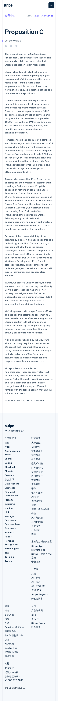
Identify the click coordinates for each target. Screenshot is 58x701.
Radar (8, 536)
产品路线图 (37, 610)
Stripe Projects (39, 594)
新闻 (30, 15)
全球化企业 (37, 471)
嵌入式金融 (37, 463)
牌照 (7, 639)
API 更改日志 (38, 585)
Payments (10, 528)
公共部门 (35, 530)
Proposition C (24, 32)
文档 (33, 573)
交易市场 (35, 480)
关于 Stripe (47, 15)
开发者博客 (37, 598)
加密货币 (9, 479)
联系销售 (35, 627)
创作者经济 (37, 500)
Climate (9, 471)
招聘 (33, 614)
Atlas (8, 446)
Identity (9, 499)
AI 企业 (35, 496)
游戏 (33, 505)
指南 (7, 610)
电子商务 (35, 459)
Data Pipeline (12, 483)
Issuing (9, 508)
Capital (8, 462)
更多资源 (9, 656)
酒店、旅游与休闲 (40, 509)
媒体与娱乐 (37, 517)
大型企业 (35, 442)
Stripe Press (38, 622)
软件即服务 (37, 492)
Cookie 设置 (11, 647)
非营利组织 (37, 521)
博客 (7, 618)
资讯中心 (10, 15)
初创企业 (35, 446)
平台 (33, 488)
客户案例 (9, 614)
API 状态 (35, 581)
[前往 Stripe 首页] (8, 426)
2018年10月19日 (13, 40)
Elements (10, 487)
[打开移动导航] (51, 5)
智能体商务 (37, 450)
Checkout (10, 466)
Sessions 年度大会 (14, 627)
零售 (33, 534)
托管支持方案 (11, 672)
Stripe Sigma (12, 548)
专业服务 (35, 525)
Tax (7, 552)
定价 (7, 442)
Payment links (12, 524)
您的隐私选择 (11, 652)
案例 (37, 15)
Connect (9, 475)
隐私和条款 (10, 631)
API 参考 (35, 577)
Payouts (9, 532)
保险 (33, 513)
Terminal (10, 556)
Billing (8, 458)
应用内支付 (37, 475)
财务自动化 (37, 467)
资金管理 (35, 484)
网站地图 (9, 643)
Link (7, 512)
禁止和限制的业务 (14, 635)
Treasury (10, 560)
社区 (7, 622)
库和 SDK (36, 590)
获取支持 (9, 668)
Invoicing (10, 503)
